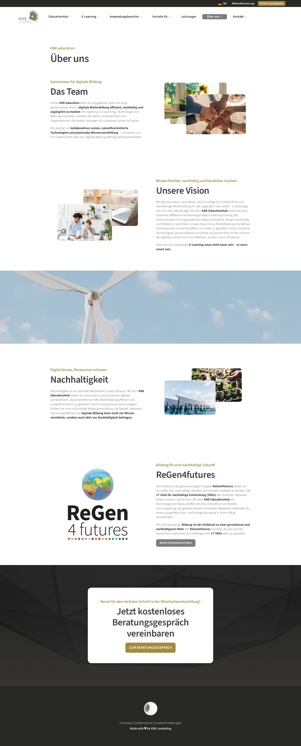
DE (224, 3)
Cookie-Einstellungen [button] (168, 723)
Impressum (126, 723)
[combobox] (222, 3)
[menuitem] (60, 16)
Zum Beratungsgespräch (150, 647)
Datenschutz (144, 723)
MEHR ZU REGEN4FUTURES (176, 543)
